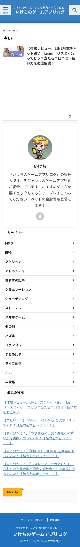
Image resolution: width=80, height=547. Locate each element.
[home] (40, 216)
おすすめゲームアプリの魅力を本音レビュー (40, 528)
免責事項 (54, 520)
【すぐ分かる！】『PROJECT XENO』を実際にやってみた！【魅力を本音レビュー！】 (38, 453)
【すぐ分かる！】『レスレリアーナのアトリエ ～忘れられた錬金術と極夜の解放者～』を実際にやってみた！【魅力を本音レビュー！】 (39, 468)
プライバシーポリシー (33, 520)
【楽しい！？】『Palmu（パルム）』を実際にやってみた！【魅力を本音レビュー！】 (39, 422)
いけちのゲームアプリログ (40, 12)
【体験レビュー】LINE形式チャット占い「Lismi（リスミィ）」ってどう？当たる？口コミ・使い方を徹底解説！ (52, 56)
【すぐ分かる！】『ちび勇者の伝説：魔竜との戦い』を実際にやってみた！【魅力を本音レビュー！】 (38, 437)
